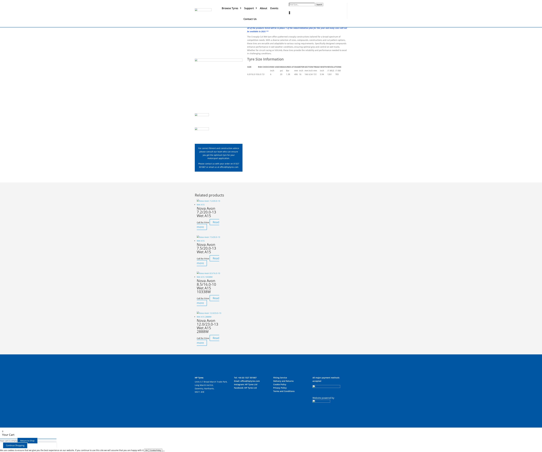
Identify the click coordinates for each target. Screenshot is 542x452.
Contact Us (250, 19)
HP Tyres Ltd (251, 384)
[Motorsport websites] (321, 401)
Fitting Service (280, 377)
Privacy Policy (280, 387)
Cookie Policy (279, 384)
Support (249, 8)
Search (319, 4)
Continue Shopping (15, 445)
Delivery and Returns (283, 381)
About (263, 8)
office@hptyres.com (229, 167)
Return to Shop (27, 440)
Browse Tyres (230, 8)
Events (274, 8)
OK (146, 450)
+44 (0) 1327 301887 (247, 377)
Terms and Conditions (284, 391)
